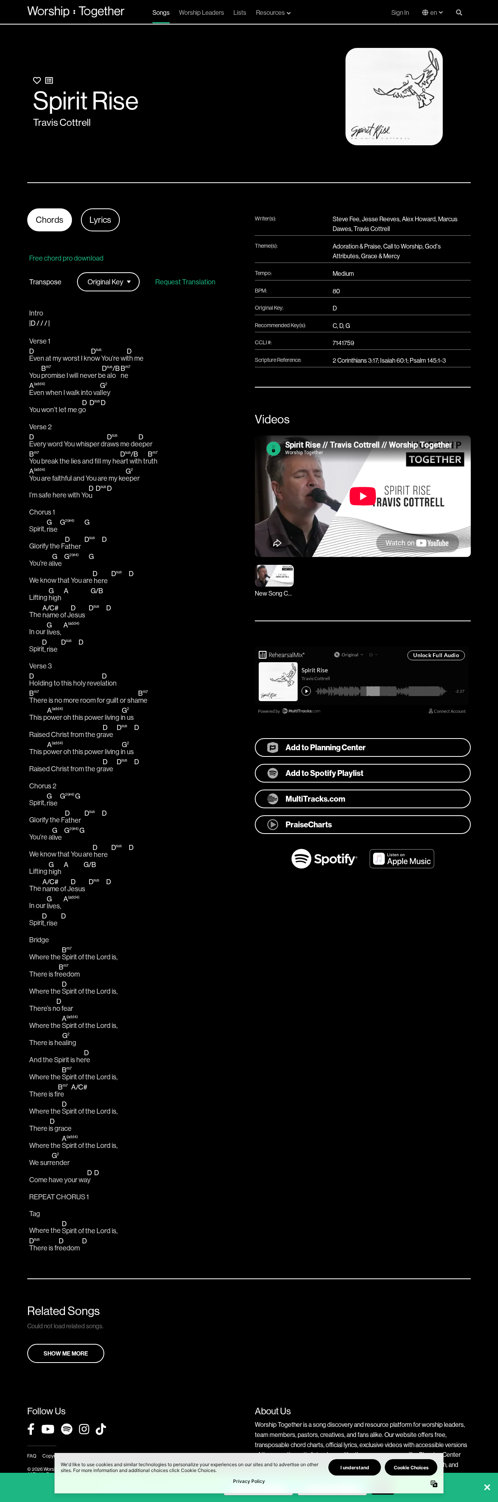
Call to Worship (403, 246)
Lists (239, 12)
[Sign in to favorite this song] (37, 80)
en (433, 12)
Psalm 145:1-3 (428, 360)
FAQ (31, 1456)
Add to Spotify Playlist (324, 773)
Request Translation (185, 282)
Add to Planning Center (326, 747)
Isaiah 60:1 (393, 360)
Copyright (52, 1456)
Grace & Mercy (380, 256)
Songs (161, 12)
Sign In (400, 12)
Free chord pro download (66, 258)
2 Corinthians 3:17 (355, 360)
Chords (49, 219)
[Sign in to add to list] (49, 80)
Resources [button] (270, 12)
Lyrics (100, 219)
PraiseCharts (309, 824)
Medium (343, 273)
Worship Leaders (201, 12)
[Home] (75, 12)
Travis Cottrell (62, 122)
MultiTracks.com (315, 799)
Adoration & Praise (357, 246)
